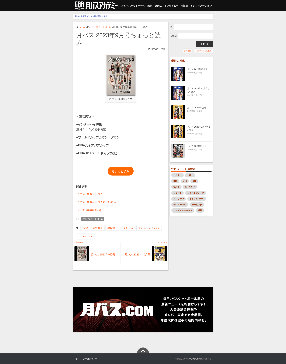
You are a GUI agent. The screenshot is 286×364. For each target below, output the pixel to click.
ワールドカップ (85, 236)
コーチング (190, 186)
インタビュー (171, 5)
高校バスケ (112, 227)
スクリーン (178, 198)
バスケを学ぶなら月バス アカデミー (197, 358)
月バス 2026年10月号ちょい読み (96, 202)
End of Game (179, 204)
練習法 (158, 5)
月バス (85, 227)
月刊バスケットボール (133, 5)
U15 (185, 181)
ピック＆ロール (196, 198)
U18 (175, 181)
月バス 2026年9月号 (89, 210)
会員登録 (187, 50)
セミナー (177, 175)
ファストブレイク (195, 192)
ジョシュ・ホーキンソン (149, 227)
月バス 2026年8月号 (196, 145)
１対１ (190, 175)
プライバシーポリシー (85, 358)
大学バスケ (98, 227)
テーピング (197, 204)
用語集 (184, 5)
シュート (177, 192)
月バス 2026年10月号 (90, 194)
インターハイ (127, 227)
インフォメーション (201, 5)
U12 (194, 181)
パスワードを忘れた (203, 50)
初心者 (176, 186)
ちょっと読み (121, 171)
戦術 (149, 5)
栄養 (200, 210)
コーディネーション (182, 210)
